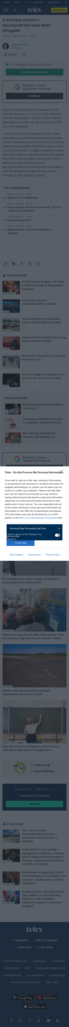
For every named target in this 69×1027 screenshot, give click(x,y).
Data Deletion (16, 554)
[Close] (63, 473)
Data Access (34, 554)
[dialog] (34, 513)
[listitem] (33, 528)
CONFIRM (20, 543)
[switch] (57, 535)
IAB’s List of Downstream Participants (38, 517)
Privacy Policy (53, 554)
